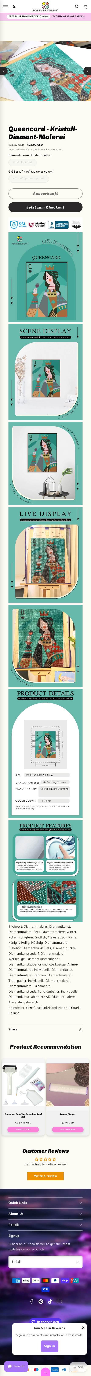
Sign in (49, 1346)
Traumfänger (68, 1114)
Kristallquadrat (25, 163)
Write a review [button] (45, 1176)
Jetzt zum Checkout (45, 207)
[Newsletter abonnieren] (78, 1262)
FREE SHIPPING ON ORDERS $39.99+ (28, 16)
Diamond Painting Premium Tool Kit (23, 1115)
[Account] (14, 6)
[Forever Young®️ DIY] (45, 6)
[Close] (83, 1328)
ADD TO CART (23, 1129)
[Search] (77, 6)
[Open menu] (6, 6)
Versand (30, 149)
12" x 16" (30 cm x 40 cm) (31, 179)
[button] (85, 6)
